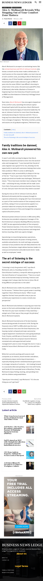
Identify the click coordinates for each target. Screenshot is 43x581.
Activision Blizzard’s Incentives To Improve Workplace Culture (13, 464)
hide (13, 129)
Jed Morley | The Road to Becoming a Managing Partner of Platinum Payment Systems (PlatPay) (14, 430)
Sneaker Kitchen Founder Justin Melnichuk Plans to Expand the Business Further (11, 402)
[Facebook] (10, 23)
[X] (15, 23)
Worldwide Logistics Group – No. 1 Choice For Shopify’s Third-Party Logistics (32, 402)
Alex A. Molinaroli (16, 102)
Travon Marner (8, 19)
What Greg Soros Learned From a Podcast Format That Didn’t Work (14, 417)
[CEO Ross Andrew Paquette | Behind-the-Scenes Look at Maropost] (30, 455)
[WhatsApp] (24, 23)
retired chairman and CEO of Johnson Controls (21, 69)
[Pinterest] (20, 23)
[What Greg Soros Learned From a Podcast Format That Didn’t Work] (30, 419)
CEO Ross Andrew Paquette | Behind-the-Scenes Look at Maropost (14, 453)
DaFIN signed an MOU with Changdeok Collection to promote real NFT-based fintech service (14, 442)
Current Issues (6, 7)
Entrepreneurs (16, 7)
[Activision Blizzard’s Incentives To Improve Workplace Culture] (30, 466)
